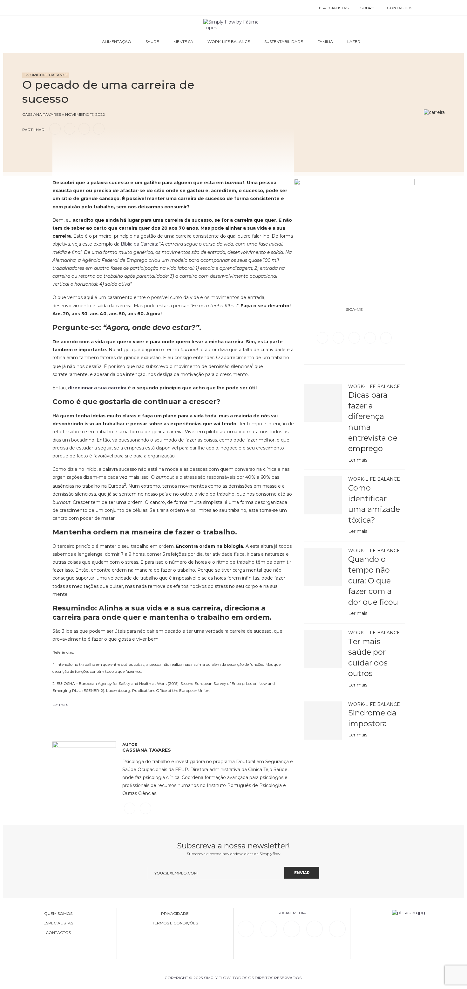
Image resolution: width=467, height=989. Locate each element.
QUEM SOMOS (58, 914)
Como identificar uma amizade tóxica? (374, 504)
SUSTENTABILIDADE (283, 41)
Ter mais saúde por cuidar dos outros (368, 657)
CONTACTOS (399, 7)
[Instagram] (355, 337)
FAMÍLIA (325, 41)
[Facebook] (323, 337)
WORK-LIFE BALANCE (228, 41)
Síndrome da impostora (372, 718)
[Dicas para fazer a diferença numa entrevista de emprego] (323, 403)
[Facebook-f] (269, 929)
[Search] (425, 8)
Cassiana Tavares (146, 750)
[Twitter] (339, 337)
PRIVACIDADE (175, 914)
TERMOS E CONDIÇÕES (175, 923)
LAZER (353, 41)
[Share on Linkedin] (84, 128)
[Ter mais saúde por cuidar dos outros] (323, 649)
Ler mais (357, 460)
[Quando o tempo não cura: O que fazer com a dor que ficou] (323, 567)
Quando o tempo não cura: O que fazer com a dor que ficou (373, 580)
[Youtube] (386, 337)
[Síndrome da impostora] (323, 720)
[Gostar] (39, 147)
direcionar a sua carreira (97, 388)
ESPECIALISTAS (334, 7)
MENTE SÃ (183, 41)
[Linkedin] (371, 337)
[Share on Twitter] (69, 128)
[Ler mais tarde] (28, 147)
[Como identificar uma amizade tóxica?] (323, 495)
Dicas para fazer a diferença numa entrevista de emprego (372, 421)
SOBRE (367, 7)
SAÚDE (152, 41)
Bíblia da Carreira (139, 244)
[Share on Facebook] (55, 128)
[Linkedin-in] (246, 929)
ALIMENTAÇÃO (116, 41)
